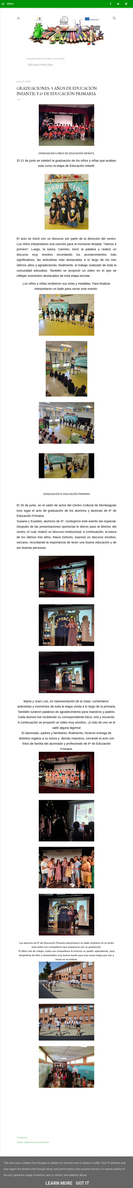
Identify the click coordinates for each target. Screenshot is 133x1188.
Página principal (40, 64)
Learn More (58, 1183)
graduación (44, 1142)
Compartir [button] (22, 1137)
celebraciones (30, 1142)
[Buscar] (114, 17)
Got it (82, 1183)
